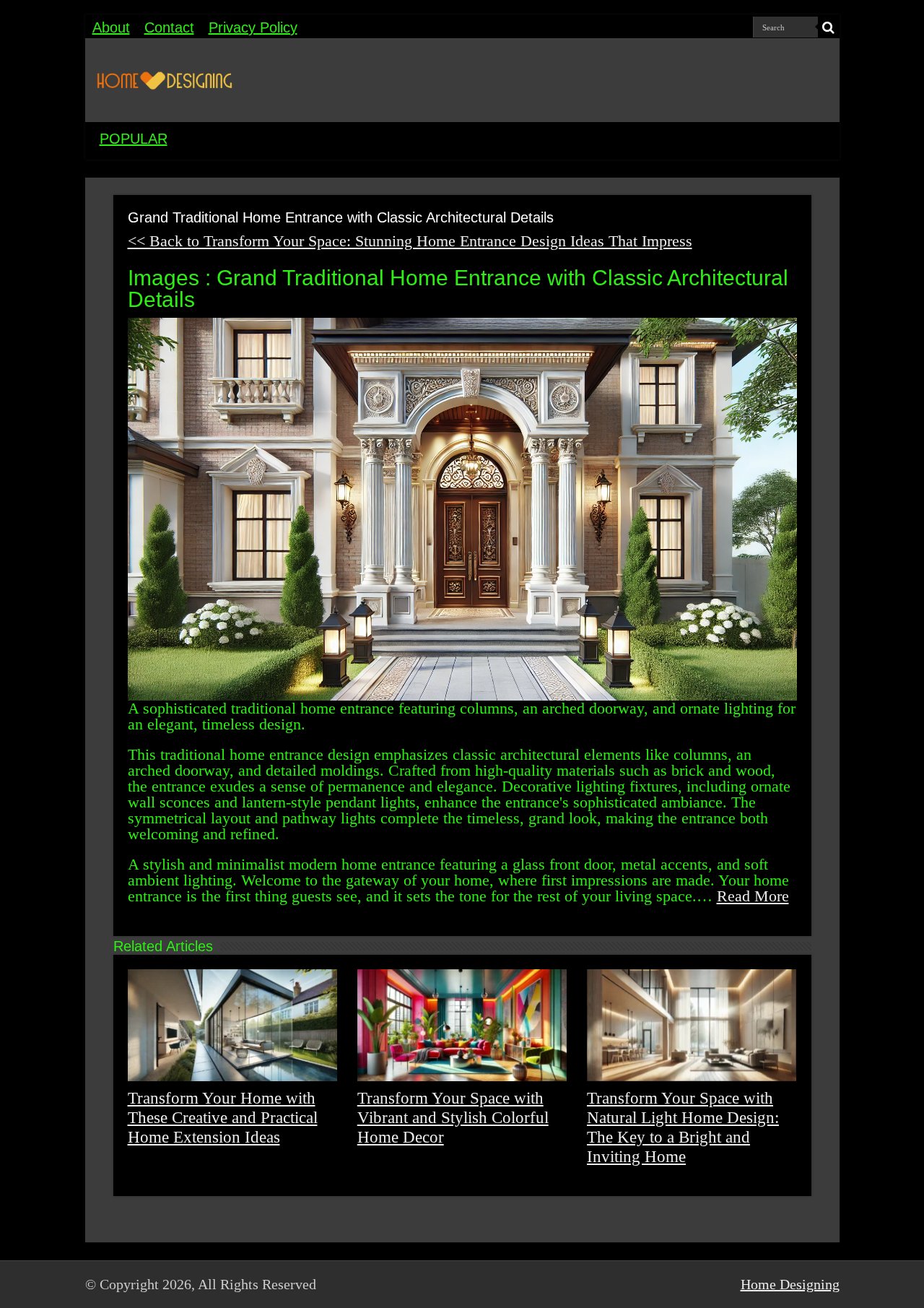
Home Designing (790, 1284)
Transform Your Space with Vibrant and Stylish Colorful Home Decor (453, 1117)
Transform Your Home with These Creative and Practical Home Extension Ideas (223, 1117)
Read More (753, 896)
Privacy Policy (253, 27)
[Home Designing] (164, 80)
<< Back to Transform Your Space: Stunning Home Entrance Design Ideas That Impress (410, 241)
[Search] (829, 27)
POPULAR (133, 139)
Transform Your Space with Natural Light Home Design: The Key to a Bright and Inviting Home (683, 1127)
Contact (169, 27)
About (111, 27)
